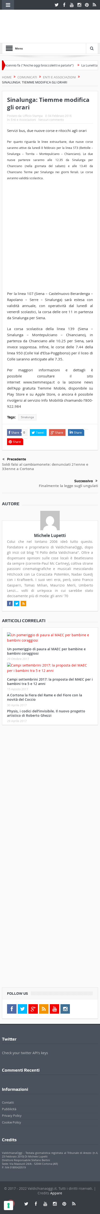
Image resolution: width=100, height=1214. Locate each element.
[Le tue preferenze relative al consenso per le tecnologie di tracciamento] (8, 1205)
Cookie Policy (11, 1122)
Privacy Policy (12, 1115)
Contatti (8, 1102)
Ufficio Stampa (33, 116)
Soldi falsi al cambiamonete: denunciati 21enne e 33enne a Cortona (45, 466)
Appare (56, 1193)
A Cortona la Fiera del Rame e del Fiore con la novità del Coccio (44, 697)
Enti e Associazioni (23, 120)
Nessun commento (51, 120)
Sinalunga (27, 417)
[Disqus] (50, 793)
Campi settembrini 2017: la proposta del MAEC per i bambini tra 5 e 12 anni (50, 681)
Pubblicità (9, 1109)
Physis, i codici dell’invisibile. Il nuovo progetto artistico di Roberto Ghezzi (46, 713)
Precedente (16, 459)
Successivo (83, 481)
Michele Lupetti (50, 535)
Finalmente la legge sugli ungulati (68, 485)
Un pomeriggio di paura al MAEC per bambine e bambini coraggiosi (46, 651)
